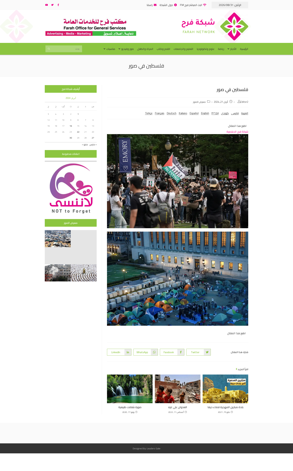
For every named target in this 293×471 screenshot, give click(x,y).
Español (194, 113)
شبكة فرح (198, 23)
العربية (244, 113)
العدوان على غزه (177, 407)
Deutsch (171, 113)
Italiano (183, 113)
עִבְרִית (215, 113)
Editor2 (244, 102)
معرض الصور (199, 102)
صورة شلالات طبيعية (129, 407)
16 (71, 126)
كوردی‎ (225, 113)
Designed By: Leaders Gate (146, 448)
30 (71, 138)
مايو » (85, 144)
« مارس (93, 144)
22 (78, 132)
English (205, 113)
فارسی (235, 113)
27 (93, 138)
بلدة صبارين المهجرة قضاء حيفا (225, 407)
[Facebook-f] (58, 5)
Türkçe (148, 113)
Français (159, 113)
